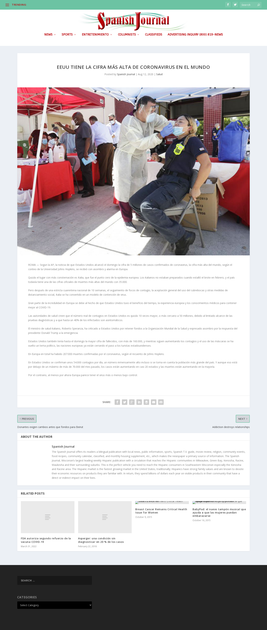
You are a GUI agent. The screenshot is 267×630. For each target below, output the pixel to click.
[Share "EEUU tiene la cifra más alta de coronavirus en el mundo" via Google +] (131, 402)
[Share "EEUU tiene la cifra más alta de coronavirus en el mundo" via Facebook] (117, 402)
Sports (67, 34)
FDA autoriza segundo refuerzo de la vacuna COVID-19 (46, 540)
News (48, 34)
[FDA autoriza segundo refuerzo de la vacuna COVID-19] (47, 517)
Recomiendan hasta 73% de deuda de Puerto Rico (60, 4)
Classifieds (153, 34)
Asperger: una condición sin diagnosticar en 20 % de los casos (101, 540)
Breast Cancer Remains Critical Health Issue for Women (161, 510)
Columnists (127, 34)
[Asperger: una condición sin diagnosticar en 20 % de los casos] (105, 517)
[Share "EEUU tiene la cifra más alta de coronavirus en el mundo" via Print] (161, 402)
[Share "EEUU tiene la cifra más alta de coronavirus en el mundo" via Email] (153, 402)
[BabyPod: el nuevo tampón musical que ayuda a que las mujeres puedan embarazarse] (219, 502)
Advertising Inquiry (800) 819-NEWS (195, 34)
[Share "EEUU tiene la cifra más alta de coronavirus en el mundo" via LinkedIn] (139, 402)
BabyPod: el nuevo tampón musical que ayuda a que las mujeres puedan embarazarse (219, 512)
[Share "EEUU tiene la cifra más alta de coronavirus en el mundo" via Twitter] (124, 402)
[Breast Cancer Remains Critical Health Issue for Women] (162, 502)
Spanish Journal (126, 74)
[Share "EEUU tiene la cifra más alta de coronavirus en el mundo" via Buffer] (146, 402)
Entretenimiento (95, 34)
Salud (159, 74)
